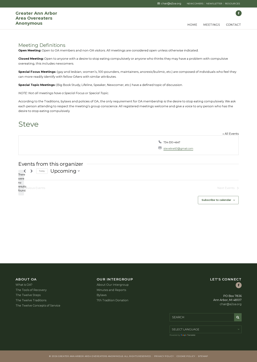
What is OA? (24, 284)
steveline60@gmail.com (178, 148)
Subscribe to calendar (216, 200)
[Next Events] (31, 171)
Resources (232, 3)
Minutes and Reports (111, 290)
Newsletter (214, 3)
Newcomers (195, 3)
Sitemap (203, 356)
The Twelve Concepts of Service (38, 305)
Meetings (211, 24)
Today (42, 171)
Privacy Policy (164, 356)
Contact (233, 24)
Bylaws (101, 295)
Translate (191, 335)
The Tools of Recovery (31, 290)
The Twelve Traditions (31, 300)
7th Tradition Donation (112, 300)
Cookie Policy (185, 356)
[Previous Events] (25, 171)
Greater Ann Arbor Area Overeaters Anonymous (36, 18)
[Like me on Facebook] (239, 13)
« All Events (231, 133)
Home (192, 24)
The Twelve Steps (28, 295)
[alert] (21, 182)
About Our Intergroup (113, 284)
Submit (238, 317)
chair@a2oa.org (171, 3)
